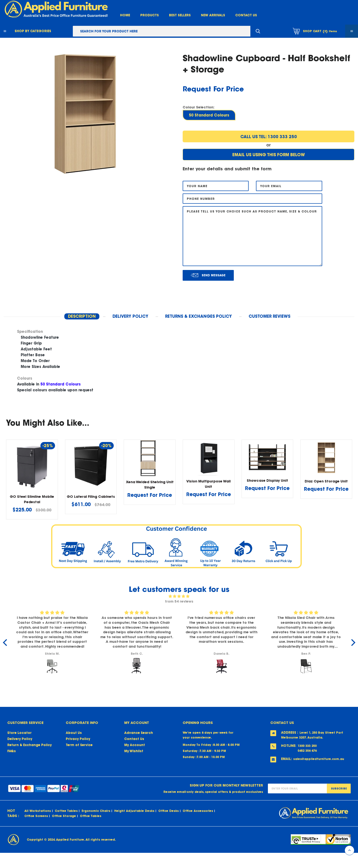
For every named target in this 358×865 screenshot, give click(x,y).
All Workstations (37, 811)
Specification (30, 331)
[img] (179, 596)
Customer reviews (269, 316)
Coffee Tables (66, 811)
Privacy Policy (78, 739)
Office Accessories (198, 811)
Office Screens (36, 816)
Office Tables (90, 816)
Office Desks (168, 811)
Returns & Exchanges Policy (198, 316)
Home (125, 15)
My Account (134, 745)
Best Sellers (180, 15)
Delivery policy (130, 316)
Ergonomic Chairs (96, 811)
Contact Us (246, 15)
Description (82, 316)
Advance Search (138, 733)
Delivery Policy (19, 739)
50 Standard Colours (209, 115)
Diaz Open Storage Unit (326, 481)
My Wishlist (133, 751)
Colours (24, 378)
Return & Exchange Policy (29, 745)
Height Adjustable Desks (134, 811)
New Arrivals (213, 15)
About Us (74, 733)
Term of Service (79, 745)
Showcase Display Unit (267, 480)
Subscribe (339, 788)
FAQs (11, 751)
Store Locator (19, 733)
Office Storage (64, 816)
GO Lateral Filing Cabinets (91, 496)
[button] (179, 332)
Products (149, 15)
